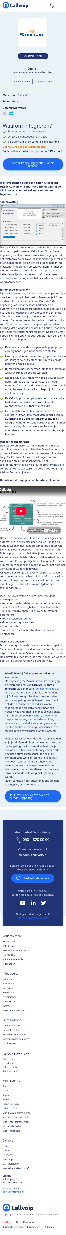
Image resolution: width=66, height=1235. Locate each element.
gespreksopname (15, 719)
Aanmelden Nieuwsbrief (16, 1168)
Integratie (8, 987)
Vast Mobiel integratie (14, 950)
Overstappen (9, 996)
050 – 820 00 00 (36, 839)
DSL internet (9, 1043)
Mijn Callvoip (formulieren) (17, 1112)
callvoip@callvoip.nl (32, 855)
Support (22, 94)
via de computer (14, 692)
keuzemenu (49, 715)
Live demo (8, 1063)
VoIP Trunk (8, 945)
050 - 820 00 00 (11, 1188)
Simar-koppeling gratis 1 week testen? (33, 164)
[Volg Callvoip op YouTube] (23, 904)
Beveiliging (9, 992)
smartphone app (46, 688)
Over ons (7, 1154)
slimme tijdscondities (40, 719)
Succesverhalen (11, 1163)
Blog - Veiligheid (11, 1130)
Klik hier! (56, 151)
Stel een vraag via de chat (33, 918)
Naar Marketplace (33, 56)
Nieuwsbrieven (11, 1103)
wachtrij (36, 715)
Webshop (8, 1159)
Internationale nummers (16, 1038)
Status (6, 1086)
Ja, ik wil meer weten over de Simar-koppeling (29, 796)
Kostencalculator (12, 1025)
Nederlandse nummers (15, 1034)
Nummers (8, 979)
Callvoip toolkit (10, 1067)
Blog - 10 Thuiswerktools (16, 1117)
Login (5, 1090)
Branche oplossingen (14, 1010)
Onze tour (8, 1059)
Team (5, 1145)
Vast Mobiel (9, 983)
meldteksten (28, 723)
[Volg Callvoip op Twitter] (43, 904)
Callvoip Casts (10, 1108)
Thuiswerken (9, 1001)
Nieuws (7, 1099)
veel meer (51, 723)
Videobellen (9, 963)
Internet (7, 1005)
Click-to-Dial (9, 954)
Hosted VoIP (9, 941)
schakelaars (12, 723)
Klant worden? (10, 1071)
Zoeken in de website (36, 878)
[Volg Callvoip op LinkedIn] (33, 904)
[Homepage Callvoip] (15, 5)
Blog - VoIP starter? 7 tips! (16, 1121)
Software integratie (13, 959)
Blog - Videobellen (12, 1126)
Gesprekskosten (11, 1029)
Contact (7, 1150)
